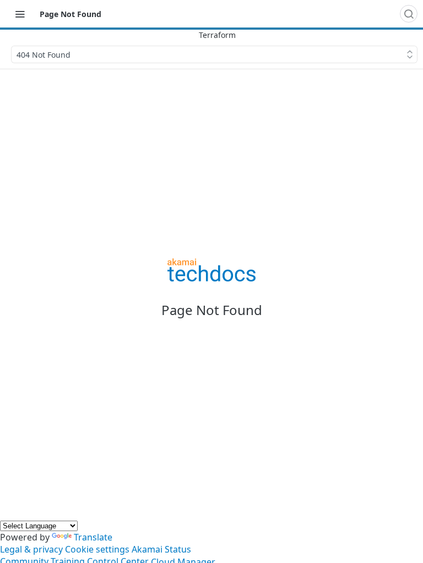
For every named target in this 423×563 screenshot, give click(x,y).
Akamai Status (161, 549)
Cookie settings (97, 549)
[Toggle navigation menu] (20, 14)
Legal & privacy (31, 549)
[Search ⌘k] (408, 14)
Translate (93, 537)
